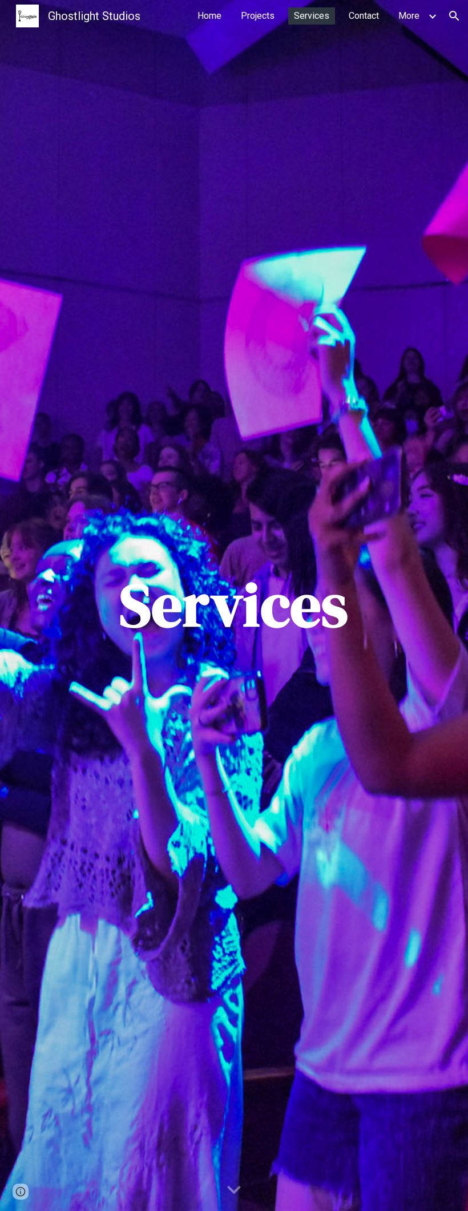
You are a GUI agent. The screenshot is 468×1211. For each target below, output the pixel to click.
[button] (454, 16)
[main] (234, 605)
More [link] (408, 15)
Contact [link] (364, 15)
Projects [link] (258, 15)
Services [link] (311, 15)
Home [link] (209, 15)
